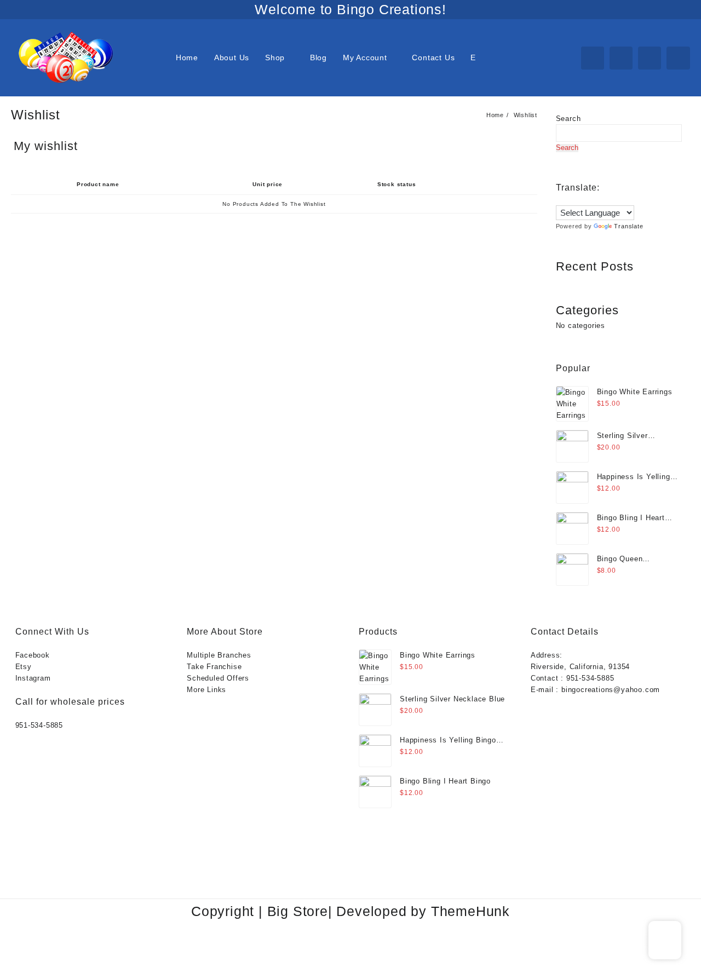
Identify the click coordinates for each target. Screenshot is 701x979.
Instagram (33, 678)
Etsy (23, 667)
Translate (628, 226)
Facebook (32, 655)
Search (568, 118)
